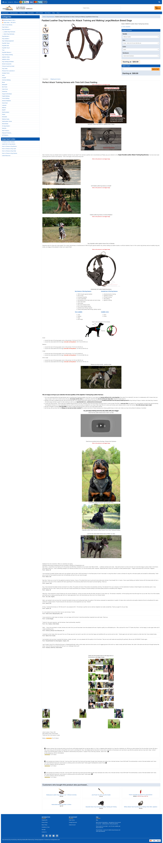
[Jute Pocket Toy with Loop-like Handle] (101, 791)
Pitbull (3, 114)
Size (124, 40)
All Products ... (5, 135)
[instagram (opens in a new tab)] (57, 835)
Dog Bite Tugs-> (6, 43)
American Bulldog (6, 80)
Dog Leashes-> (5, 38)
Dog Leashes (30, 12)
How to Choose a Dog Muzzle (9, 146)
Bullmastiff (4, 84)
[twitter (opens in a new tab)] (46, 835)
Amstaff (4, 77)
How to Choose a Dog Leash (9, 148)
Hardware (126, 53)
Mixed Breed (5, 123)
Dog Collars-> (5, 27)
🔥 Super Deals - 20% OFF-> (9, 22)
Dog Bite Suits (5, 45)
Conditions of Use (45, 827)
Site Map (43, 829)
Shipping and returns (55, 79)
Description (45, 79)
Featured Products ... (7, 132)
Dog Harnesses (14, 12)
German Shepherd (6, 100)
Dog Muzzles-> (5, 36)
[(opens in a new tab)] (91, 661)
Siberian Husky (5, 119)
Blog (54, 12)
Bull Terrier (4, 86)
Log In (17, 2)
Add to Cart (155, 69)
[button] (159, 2)
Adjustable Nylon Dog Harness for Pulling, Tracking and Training (101, 806)
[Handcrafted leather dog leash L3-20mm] (61, 802)
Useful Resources (6, 155)
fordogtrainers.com (55, 839)
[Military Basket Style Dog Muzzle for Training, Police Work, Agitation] (141, 803)
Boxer (3, 82)
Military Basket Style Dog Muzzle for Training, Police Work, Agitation (140, 806)
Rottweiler (4, 116)
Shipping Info (44, 820)
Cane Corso (5, 89)
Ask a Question (126, 26)
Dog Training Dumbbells (8, 61)
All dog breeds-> (6, 126)
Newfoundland (5, 112)
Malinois (4, 107)
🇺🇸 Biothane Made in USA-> (8, 20)
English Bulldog (5, 96)
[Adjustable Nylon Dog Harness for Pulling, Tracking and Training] (101, 803)
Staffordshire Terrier (7, 121)
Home (5, 2)
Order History (72, 820)
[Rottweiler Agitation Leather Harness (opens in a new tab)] (101, 472)
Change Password (73, 822)
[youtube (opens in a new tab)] (53, 835)
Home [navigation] (44, 16)
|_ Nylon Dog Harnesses (8, 34)
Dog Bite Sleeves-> (6, 52)
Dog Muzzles (5, 12)
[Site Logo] (8, 8)
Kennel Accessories (6, 63)
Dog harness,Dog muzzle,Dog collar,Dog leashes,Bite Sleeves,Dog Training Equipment (23, 839)
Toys (3, 50)
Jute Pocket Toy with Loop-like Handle (101, 794)
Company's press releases (8, 141)
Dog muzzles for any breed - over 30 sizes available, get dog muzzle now (108, 827)
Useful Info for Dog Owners (8, 144)
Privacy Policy (45, 822)
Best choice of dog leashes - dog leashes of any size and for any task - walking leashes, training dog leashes (108, 823)
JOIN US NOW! (39, 12)
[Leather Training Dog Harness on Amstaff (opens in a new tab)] (61, 172)
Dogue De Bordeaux (7, 93)
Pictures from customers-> (8, 70)
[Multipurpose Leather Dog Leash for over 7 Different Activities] (61, 791)
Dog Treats (4, 68)
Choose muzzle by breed (8, 66)
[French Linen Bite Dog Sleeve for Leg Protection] (141, 791)
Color (124, 46)
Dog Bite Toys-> (6, 47)
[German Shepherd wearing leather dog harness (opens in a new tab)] (61, 201)
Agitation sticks (6, 59)
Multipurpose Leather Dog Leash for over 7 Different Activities (61, 794)
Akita (3, 75)
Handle (125, 34)
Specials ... (4, 128)
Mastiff (3, 109)
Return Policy (44, 824)
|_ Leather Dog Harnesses (8, 31)
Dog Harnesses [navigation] (50, 16)
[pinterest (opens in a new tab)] (50, 835)
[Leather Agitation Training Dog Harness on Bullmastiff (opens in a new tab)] (101, 104)
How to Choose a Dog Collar (9, 151)
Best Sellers (47, 12)
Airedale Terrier (5, 73)
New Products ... (6, 130)
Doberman (4, 91)
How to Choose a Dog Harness (9, 153)
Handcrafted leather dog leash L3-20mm (61, 804)
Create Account (72, 824)
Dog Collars (22, 12)
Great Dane (5, 103)
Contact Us (10, 2)
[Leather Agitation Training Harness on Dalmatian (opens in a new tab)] (61, 229)
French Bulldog (5, 98)
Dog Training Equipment (8, 40)
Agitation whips (6, 57)
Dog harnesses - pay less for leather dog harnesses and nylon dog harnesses (108, 830)
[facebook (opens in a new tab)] (43, 835)
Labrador (4, 105)
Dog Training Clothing (7, 54)
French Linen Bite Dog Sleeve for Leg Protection (140, 794)
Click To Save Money (7, 24)
